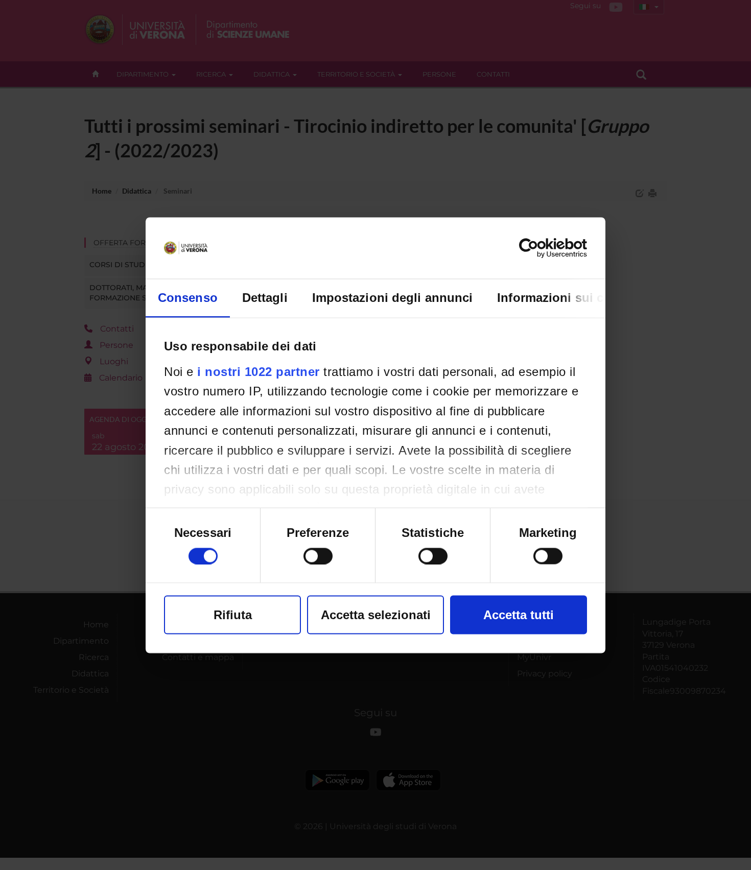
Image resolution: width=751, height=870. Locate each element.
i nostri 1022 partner (258, 371)
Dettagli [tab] (265, 297)
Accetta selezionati (376, 614)
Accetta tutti (518, 614)
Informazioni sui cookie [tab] (566, 297)
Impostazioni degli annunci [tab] (392, 297)
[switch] (318, 556)
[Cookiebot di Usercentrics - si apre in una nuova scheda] (542, 248)
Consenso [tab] (188, 297)
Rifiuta (233, 614)
